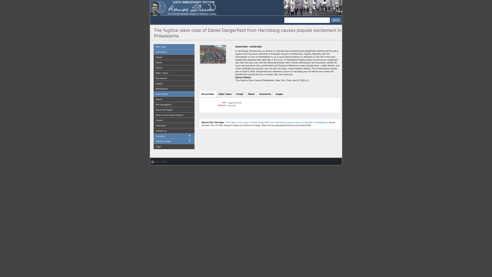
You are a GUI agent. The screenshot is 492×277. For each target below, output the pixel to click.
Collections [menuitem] (161, 52)
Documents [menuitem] (161, 78)
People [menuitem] (159, 57)
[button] (212, 63)
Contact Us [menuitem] (161, 131)
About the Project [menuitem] (164, 109)
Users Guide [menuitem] (161, 94)
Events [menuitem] (159, 67)
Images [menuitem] (159, 83)
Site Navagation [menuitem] (163, 104)
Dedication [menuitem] (161, 125)
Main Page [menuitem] (161, 46)
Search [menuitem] (159, 99)
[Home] (246, 7)
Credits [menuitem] (159, 120)
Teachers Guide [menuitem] (162, 142)
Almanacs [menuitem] (159, 137)
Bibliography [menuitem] (162, 88)
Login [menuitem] (158, 146)
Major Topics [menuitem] (162, 73)
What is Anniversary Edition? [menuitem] (169, 115)
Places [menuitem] (159, 62)
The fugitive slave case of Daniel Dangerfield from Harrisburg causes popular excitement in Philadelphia (276, 122)
